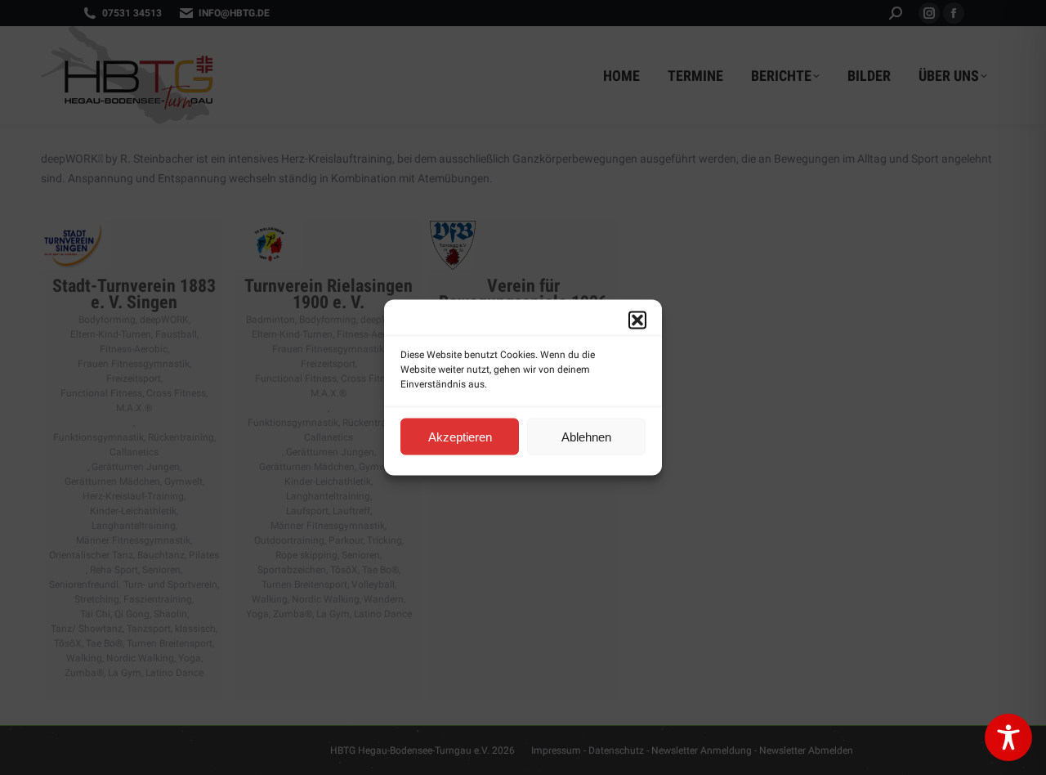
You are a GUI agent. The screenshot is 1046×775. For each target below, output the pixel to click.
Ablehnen (586, 436)
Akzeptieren (460, 436)
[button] (637, 320)
